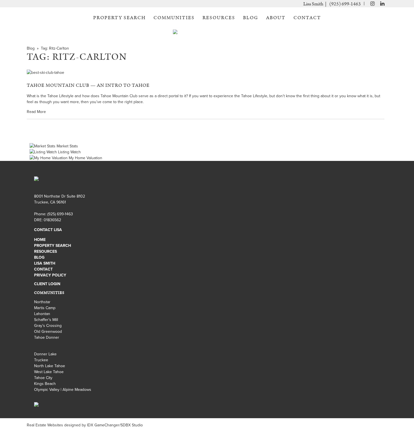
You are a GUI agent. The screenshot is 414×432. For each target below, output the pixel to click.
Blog (250, 17)
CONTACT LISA (48, 230)
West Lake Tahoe (49, 372)
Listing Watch (69, 152)
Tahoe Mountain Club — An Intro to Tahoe (88, 85)
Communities (174, 17)
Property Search (119, 17)
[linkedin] (382, 4)
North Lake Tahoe (49, 366)
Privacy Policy (50, 275)
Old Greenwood (48, 331)
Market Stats (66, 146)
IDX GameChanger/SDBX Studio (115, 425)
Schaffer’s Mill (46, 320)
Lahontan (42, 314)
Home (40, 240)
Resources (218, 17)
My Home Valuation (85, 158)
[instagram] (371, 4)
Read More (36, 112)
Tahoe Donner (46, 337)
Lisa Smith (44, 263)
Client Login (47, 284)
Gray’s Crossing (48, 326)
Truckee (41, 360)
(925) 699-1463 (345, 4)
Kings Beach (45, 384)
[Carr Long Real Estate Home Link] (207, 35)
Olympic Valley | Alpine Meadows (62, 390)
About (276, 17)
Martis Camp (44, 308)
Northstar (42, 302)
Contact (307, 17)
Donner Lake (45, 354)
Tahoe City (43, 378)
